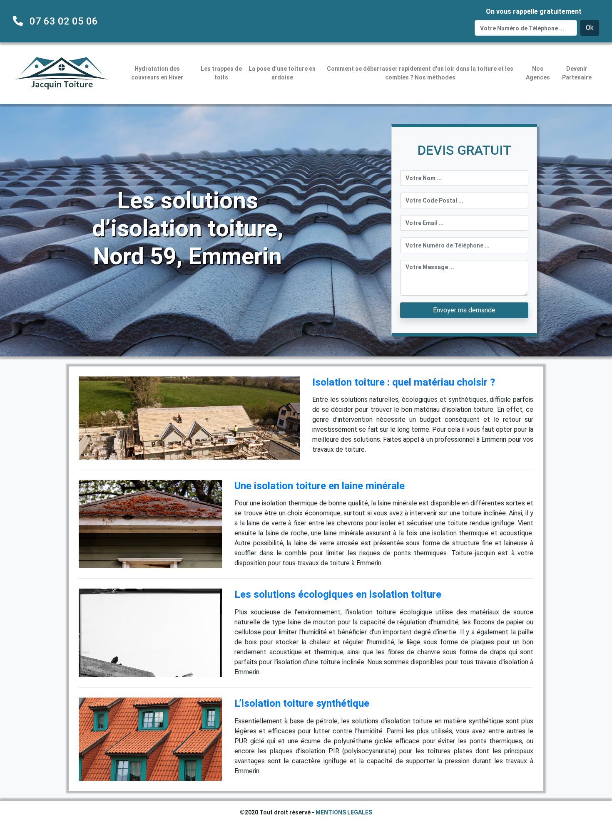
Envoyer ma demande (464, 310)
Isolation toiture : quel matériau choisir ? (403, 382)
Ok (590, 28)
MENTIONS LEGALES (344, 812)
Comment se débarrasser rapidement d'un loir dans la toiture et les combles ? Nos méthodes (420, 73)
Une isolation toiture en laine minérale (319, 486)
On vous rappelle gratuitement (534, 11)
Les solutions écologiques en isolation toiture (337, 594)
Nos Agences (538, 73)
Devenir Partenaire (577, 73)
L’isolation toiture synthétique (301, 703)
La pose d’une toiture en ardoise (282, 73)
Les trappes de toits (221, 73)
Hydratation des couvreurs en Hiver (157, 73)
